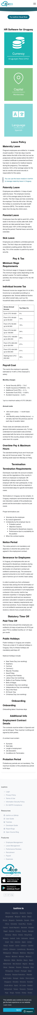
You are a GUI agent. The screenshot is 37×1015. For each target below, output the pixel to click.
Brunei (5, 920)
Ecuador (31, 927)
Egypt (5, 931)
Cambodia (19, 920)
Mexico (8, 956)
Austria (29, 913)
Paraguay (26, 967)
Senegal (15, 978)
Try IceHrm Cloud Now (18, 17)
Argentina (15, 913)
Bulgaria (11, 920)
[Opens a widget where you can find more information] (20, 1011)
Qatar (30, 971)
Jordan (29, 942)
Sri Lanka (23, 985)
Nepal (31, 960)
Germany (8, 935)
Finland (18, 931)
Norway (31, 964)
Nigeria (25, 964)
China (7, 924)
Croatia (29, 924)
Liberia (5, 949)
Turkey (24, 993)
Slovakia (15, 982)
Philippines (9, 971)
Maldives (23, 953)
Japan (24, 942)
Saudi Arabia (7, 978)
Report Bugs (10, 829)
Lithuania (12, 949)
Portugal (23, 971)
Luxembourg (21, 949)
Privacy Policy (11, 795)
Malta (13, 960)
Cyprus (5, 927)
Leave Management (13, 846)
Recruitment (10, 852)
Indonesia (24, 938)
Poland (17, 971)
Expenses (9, 859)
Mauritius (30, 953)
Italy (11, 942)
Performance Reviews (13, 849)
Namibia (19, 960)
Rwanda (29, 974)
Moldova (14, 956)
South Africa (8, 985)
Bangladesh (9, 916)
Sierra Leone (30, 978)
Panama (18, 967)
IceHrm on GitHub (12, 815)
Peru (32, 967)
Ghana (15, 935)
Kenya (6, 945)
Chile (32, 920)
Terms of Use (10, 798)
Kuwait (11, 945)
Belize (24, 916)
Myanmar (7, 960)
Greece (20, 935)
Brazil (29, 916)
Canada (26, 920)
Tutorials (9, 822)
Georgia (30, 931)
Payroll (8, 856)
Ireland (31, 938)
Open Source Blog (12, 832)
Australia (23, 913)
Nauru (26, 960)
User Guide (10, 819)
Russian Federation (18, 974)
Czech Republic (14, 927)
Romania (8, 974)
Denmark (24, 927)
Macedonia (30, 949)
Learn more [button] (7, 1005)
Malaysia (15, 953)
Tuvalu (30, 993)
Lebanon (24, 945)
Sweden (30, 985)
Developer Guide (12, 825)
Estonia (11, 931)
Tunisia (17, 993)
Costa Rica (22, 924)
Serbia (22, 978)
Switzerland (8, 989)
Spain (16, 985)
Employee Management (14, 842)
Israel (7, 942)
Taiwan (16, 989)
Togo (6, 993)
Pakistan (12, 967)
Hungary (6, 938)
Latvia (17, 945)
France (24, 931)
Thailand (30, 989)
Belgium (17, 916)
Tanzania (22, 989)
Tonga (12, 993)
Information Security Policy (15, 802)
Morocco (28, 956)
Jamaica (17, 942)
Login (8, 792)
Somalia (30, 982)
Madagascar (7, 953)
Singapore (7, 982)
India (18, 938)
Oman (5, 967)
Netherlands (7, 964)
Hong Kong (28, 935)
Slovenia (23, 982)
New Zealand (17, 964)
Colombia (14, 924)
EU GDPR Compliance (14, 805)
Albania (7, 913)
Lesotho (30, 945)
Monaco (21, 956)
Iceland (12, 938)
